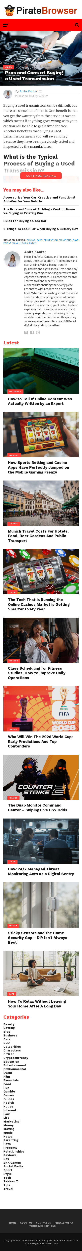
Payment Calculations (57, 240)
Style (7, 1174)
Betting (9, 1028)
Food (7, 1084)
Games (8, 1095)
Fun (6, 1088)
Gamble (9, 1091)
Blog (6, 1031)
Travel (8, 1189)
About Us (26, 1222)
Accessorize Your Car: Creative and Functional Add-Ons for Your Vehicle (39, 199)
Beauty (9, 1024)
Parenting (10, 1140)
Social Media (13, 1166)
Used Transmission (24, 243)
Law (6, 1114)
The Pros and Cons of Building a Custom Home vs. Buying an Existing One (39, 211)
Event (8, 1073)
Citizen (8, 1054)
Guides (8, 1099)
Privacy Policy (64, 1222)
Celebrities (12, 1046)
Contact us (43, 1222)
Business (10, 1035)
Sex (6, 1159)
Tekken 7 (10, 1181)
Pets (7, 1144)
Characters (12, 1050)
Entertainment (14, 1065)
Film (6, 1076)
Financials (11, 1080)
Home (12, 1222)
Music (8, 1133)
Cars (39, 240)
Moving (8, 1129)
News (7, 1136)
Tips (6, 1185)
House (8, 1106)
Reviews (10, 1155)
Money (8, 1125)
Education (11, 1061)
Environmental (14, 1069)
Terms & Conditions (42, 1225)
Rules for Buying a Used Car (24, 221)
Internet (10, 1110)
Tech (7, 1178)
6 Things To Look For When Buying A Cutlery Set (40, 229)
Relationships (13, 1151)
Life (6, 1118)
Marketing (11, 1121)
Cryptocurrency (15, 1058)
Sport (7, 1170)
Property (10, 1148)
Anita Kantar (28, 91)
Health (8, 1103)
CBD (6, 1043)
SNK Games (12, 1163)
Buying (31, 240)
